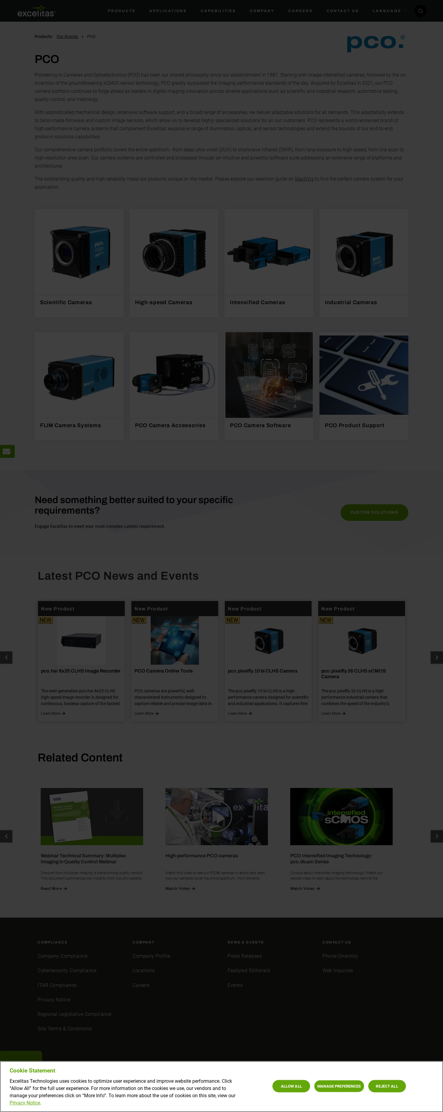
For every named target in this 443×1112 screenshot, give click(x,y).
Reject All (387, 1086)
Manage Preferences (339, 1086)
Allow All (291, 1086)
